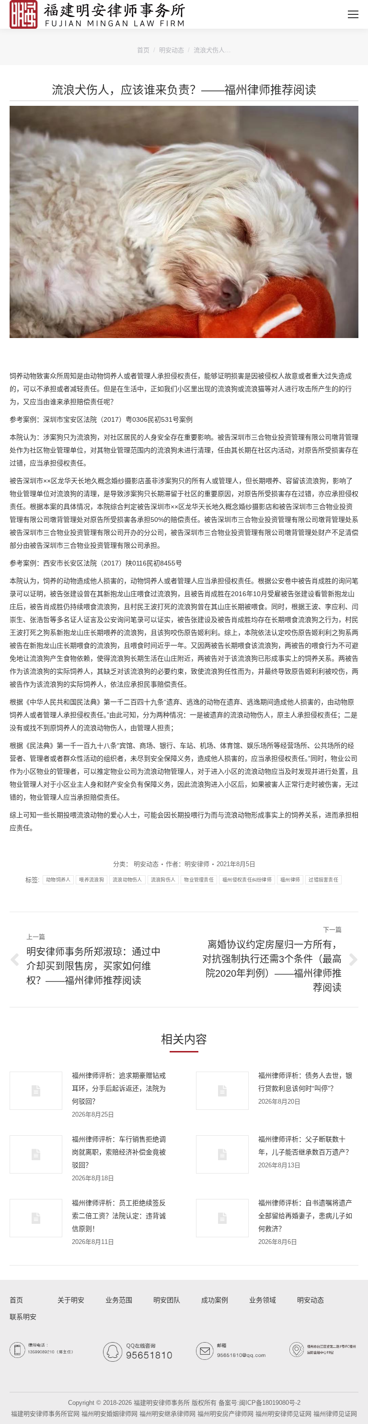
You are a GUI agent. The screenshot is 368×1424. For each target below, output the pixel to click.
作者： (187, 864)
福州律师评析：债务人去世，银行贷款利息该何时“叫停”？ (305, 1082)
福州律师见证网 (335, 1413)
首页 (143, 50)
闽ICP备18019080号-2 (269, 1402)
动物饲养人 (58, 879)
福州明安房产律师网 (225, 1413)
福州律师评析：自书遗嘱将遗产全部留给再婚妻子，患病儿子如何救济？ (305, 1215)
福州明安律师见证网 (283, 1413)
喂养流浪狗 (91, 879)
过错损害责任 (323, 879)
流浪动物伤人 (127, 879)
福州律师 (290, 879)
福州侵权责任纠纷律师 (247, 879)
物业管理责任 (199, 879)
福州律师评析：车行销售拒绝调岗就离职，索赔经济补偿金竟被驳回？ (119, 1152)
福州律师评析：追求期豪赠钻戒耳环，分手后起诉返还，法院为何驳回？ (119, 1088)
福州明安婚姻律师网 (109, 1413)
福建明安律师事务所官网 (45, 1413)
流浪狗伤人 (163, 879)
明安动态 (171, 50)
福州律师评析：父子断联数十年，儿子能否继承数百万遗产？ (305, 1145)
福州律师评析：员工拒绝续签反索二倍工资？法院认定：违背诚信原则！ (119, 1215)
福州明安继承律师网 (167, 1413)
